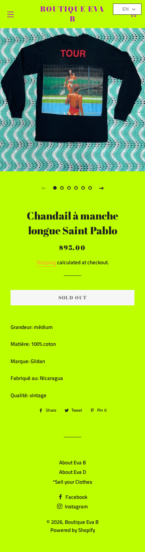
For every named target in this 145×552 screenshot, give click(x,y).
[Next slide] (101, 188)
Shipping (46, 262)
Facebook (75, 497)
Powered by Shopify (72, 530)
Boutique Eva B (72, 14)
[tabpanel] (72, 98)
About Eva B (72, 462)
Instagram (76, 506)
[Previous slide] (43, 188)
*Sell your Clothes (72, 482)
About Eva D (72, 472)
